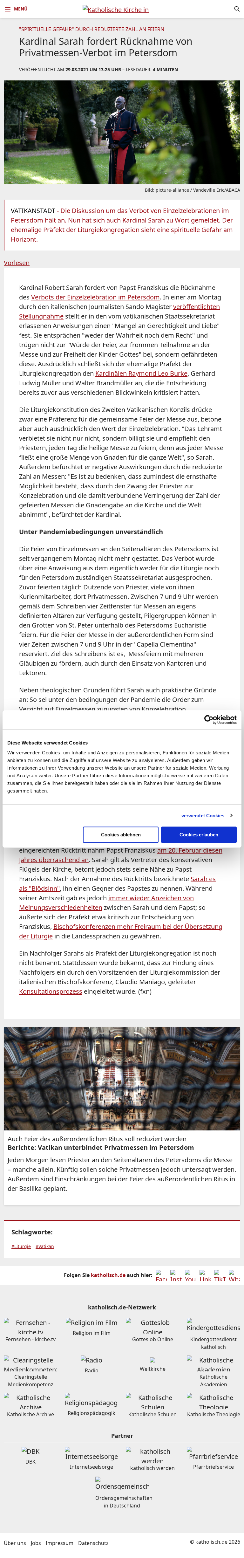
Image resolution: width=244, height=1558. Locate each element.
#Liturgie (21, 1246)
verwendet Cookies (203, 815)
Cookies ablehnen (121, 834)
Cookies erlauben (199, 834)
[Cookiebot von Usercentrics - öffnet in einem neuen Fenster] (209, 719)
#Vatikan (45, 1246)
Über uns (15, 1543)
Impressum (59, 1543)
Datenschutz (93, 1543)
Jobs (36, 1543)
